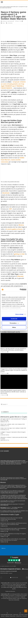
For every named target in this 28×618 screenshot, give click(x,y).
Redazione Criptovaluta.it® (8, 21)
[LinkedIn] (13, 613)
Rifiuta (14, 327)
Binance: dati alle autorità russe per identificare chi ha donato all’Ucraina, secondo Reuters (13, 349)
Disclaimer (24, 616)
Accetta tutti (14, 318)
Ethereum (20, 276)
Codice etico (15, 614)
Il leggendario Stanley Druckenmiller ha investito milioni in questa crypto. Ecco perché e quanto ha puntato (14, 370)
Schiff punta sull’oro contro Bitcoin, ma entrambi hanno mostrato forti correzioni (13, 539)
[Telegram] (20, 613)
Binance (21, 225)
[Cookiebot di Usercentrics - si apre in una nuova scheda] (20, 290)
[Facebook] (8, 613)
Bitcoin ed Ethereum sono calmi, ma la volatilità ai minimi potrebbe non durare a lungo (13, 529)
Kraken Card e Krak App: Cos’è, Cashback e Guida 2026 (13, 428)
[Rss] (7, 613)
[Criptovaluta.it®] (14, 2)
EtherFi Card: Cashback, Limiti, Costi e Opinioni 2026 (13, 424)
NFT (10, 209)
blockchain (5, 193)
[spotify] (18, 613)
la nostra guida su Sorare (14, 229)
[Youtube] (15, 613)
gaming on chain (19, 254)
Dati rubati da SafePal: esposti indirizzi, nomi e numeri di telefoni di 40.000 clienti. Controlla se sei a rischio (13, 392)
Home (1, 6)
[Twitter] (10, 613)
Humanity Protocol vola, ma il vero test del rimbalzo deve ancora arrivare (11, 518)
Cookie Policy (19, 616)
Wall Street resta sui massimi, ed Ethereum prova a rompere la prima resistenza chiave (13, 523)
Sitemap (7, 616)
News (3, 23)
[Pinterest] (12, 613)
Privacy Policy (12, 616)
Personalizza (13, 323)
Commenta (10, 23)
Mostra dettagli (19, 314)
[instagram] (17, 613)
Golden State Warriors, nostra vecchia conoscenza (12, 160)
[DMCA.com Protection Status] (14, 606)
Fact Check (21, 614)
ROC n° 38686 (21, 597)
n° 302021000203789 (10, 585)
